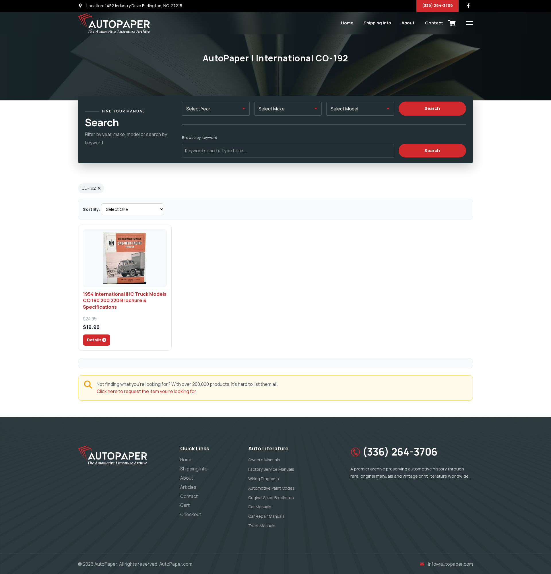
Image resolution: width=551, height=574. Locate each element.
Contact (434, 23)
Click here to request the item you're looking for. (147, 391)
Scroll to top (12, 288)
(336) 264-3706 (437, 5)
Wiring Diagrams (263, 478)
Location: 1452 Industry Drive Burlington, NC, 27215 (134, 5)
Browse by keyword (199, 137)
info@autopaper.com (450, 564)
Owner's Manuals (264, 459)
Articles (188, 487)
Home (347, 23)
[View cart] (452, 23)
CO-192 (89, 188)
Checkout (190, 514)
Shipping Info (377, 23)
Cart (185, 505)
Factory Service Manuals (271, 469)
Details (94, 340)
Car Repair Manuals (266, 516)
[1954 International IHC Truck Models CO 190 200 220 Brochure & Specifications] (125, 258)
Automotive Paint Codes (271, 488)
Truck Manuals (262, 525)
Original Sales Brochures (271, 497)
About (408, 23)
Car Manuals (259, 506)
